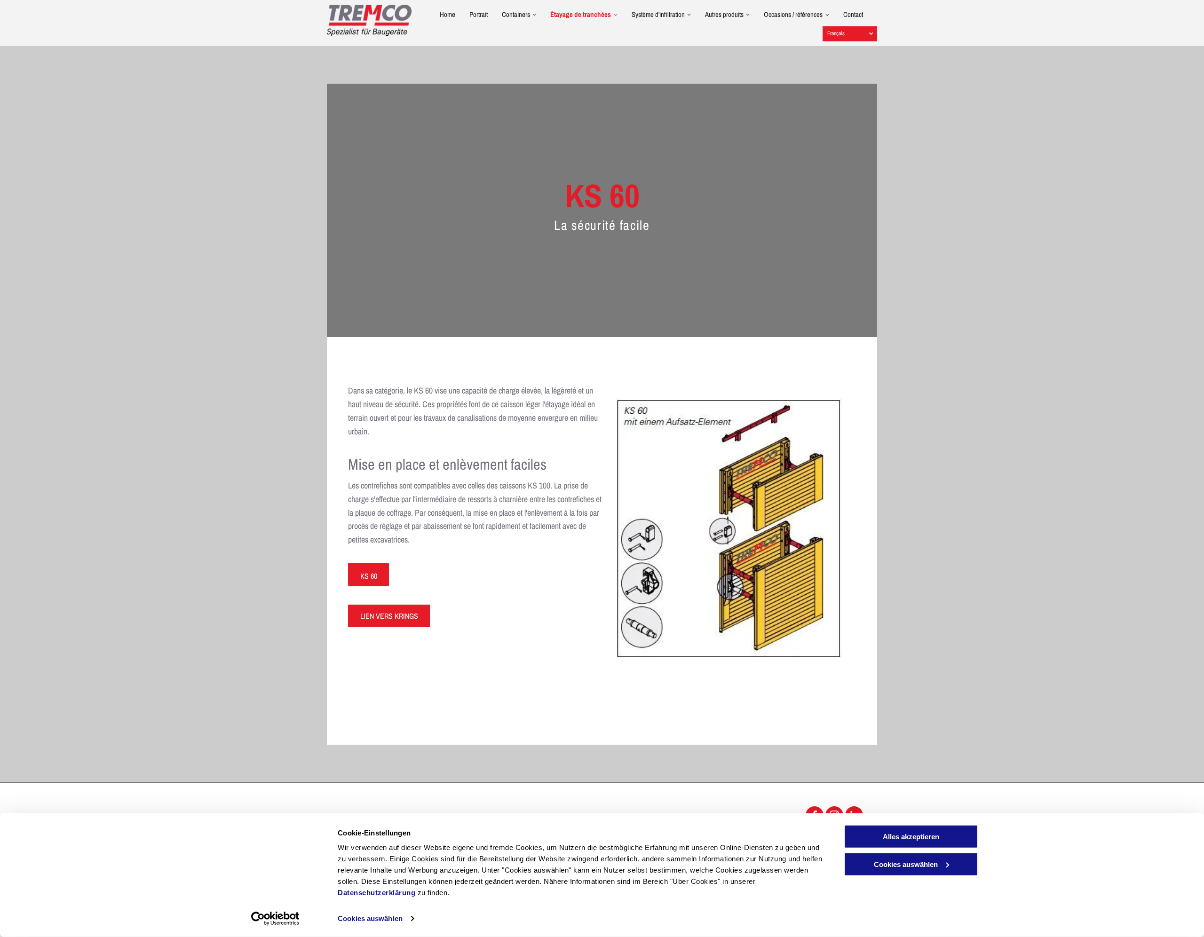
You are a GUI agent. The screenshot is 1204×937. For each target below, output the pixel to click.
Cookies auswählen (370, 918)
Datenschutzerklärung (376, 893)
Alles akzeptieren (911, 837)
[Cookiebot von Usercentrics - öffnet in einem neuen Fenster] (275, 919)
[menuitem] (440, 17)
